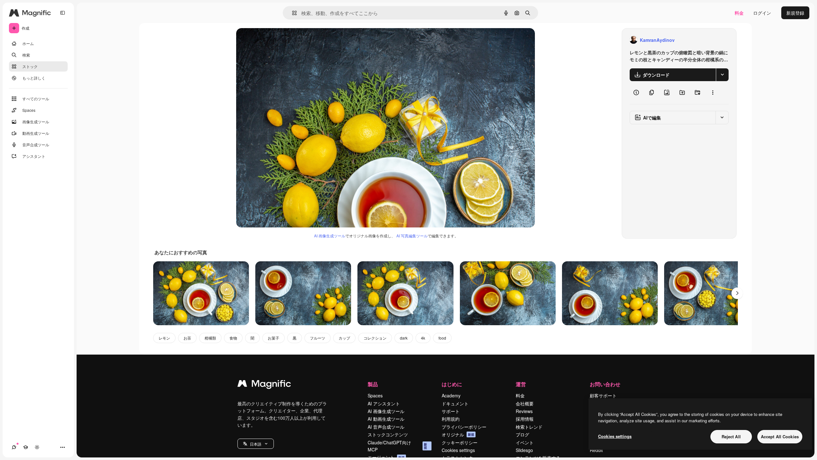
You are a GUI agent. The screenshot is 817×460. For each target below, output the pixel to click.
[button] (255, 444)
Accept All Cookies (780, 436)
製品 (373, 384)
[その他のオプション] (712, 92)
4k (423, 338)
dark (404, 338)
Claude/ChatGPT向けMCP (397, 446)
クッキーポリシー (459, 442)
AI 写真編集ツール (412, 235)
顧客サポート (603, 395)
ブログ (522, 434)
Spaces (375, 395)
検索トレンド (529, 427)
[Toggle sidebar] (62, 13)
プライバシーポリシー (464, 427)
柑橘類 (210, 338)
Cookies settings (458, 450)
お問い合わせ (605, 384)
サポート (451, 411)
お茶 (187, 338)
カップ (344, 338)
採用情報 (525, 419)
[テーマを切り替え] (37, 447)
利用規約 (451, 419)
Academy (451, 395)
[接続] (14, 447)
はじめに (452, 384)
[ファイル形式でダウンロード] (722, 74)
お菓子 (273, 338)
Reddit (596, 450)
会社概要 (525, 403)
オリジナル (280, 40)
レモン (164, 338)
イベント (525, 442)
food (442, 338)
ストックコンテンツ (388, 434)
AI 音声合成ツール (386, 427)
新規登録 (795, 13)
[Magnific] (264, 385)
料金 (739, 13)
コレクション (375, 338)
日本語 (255, 444)
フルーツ (317, 338)
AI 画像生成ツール (329, 235)
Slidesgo (524, 450)
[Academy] (25, 447)
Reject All (731, 436)
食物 (233, 338)
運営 (521, 384)
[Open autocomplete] (292, 13)
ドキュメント (455, 403)
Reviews (524, 411)
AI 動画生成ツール (386, 419)
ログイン (762, 13)
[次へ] (737, 293)
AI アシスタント (384, 403)
